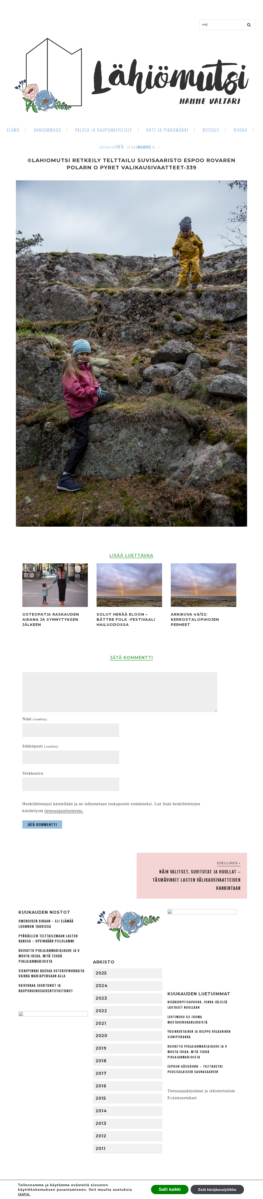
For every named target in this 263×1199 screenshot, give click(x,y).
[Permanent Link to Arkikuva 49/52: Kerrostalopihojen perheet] (203, 605)
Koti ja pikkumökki (167, 130)
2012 (101, 1136)
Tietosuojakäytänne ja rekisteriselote (201, 1091)
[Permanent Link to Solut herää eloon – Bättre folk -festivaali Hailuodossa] (129, 605)
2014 (101, 1110)
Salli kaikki (170, 1189)
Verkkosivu (32, 773)
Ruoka (240, 130)
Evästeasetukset (182, 1098)
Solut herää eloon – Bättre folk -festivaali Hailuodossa (126, 619)
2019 (101, 1048)
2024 (102, 985)
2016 (101, 1086)
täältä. (24, 1194)
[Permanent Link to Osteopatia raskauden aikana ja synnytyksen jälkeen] (55, 605)
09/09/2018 (110, 147)
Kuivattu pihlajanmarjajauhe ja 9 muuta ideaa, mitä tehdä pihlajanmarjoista (49, 956)
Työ (120, 147)
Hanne (144, 147)
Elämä (13, 130)
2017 (101, 1073)
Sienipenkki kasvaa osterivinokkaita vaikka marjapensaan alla (51, 973)
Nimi (34, 719)
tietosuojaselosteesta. (63, 811)
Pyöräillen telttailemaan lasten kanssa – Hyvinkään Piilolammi (48, 938)
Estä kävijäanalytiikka (217, 1189)
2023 (101, 998)
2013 (101, 1123)
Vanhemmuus (47, 130)
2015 (101, 1098)
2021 (101, 1023)
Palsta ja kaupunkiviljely (103, 130)
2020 (101, 1035)
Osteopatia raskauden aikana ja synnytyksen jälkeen (50, 619)
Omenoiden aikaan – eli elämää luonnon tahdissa (45, 924)
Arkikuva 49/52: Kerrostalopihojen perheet (195, 619)
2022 (101, 1010)
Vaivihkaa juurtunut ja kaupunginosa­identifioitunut (45, 988)
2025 (101, 973)
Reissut (211, 130)
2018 (101, 1060)
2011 (101, 1148)
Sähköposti (40, 746)
